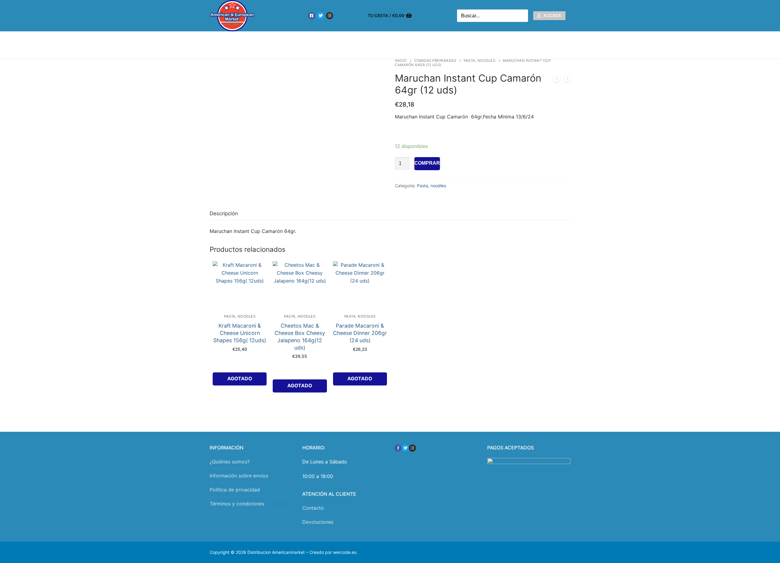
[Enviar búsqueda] (522, 15)
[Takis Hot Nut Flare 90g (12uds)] (556, 80)
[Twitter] (320, 15)
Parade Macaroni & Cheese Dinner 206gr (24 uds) (360, 332)
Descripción (224, 213)
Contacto (313, 508)
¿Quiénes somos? (230, 462)
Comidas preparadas (435, 60)
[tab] (224, 213)
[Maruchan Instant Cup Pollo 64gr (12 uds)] (567, 80)
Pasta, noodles (479, 60)
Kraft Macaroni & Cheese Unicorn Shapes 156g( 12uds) (239, 332)
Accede (552, 15)
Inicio (400, 60)
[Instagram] (329, 15)
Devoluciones (317, 522)
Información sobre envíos (239, 476)
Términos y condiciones (237, 504)
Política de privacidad (235, 490)
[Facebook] (311, 15)
